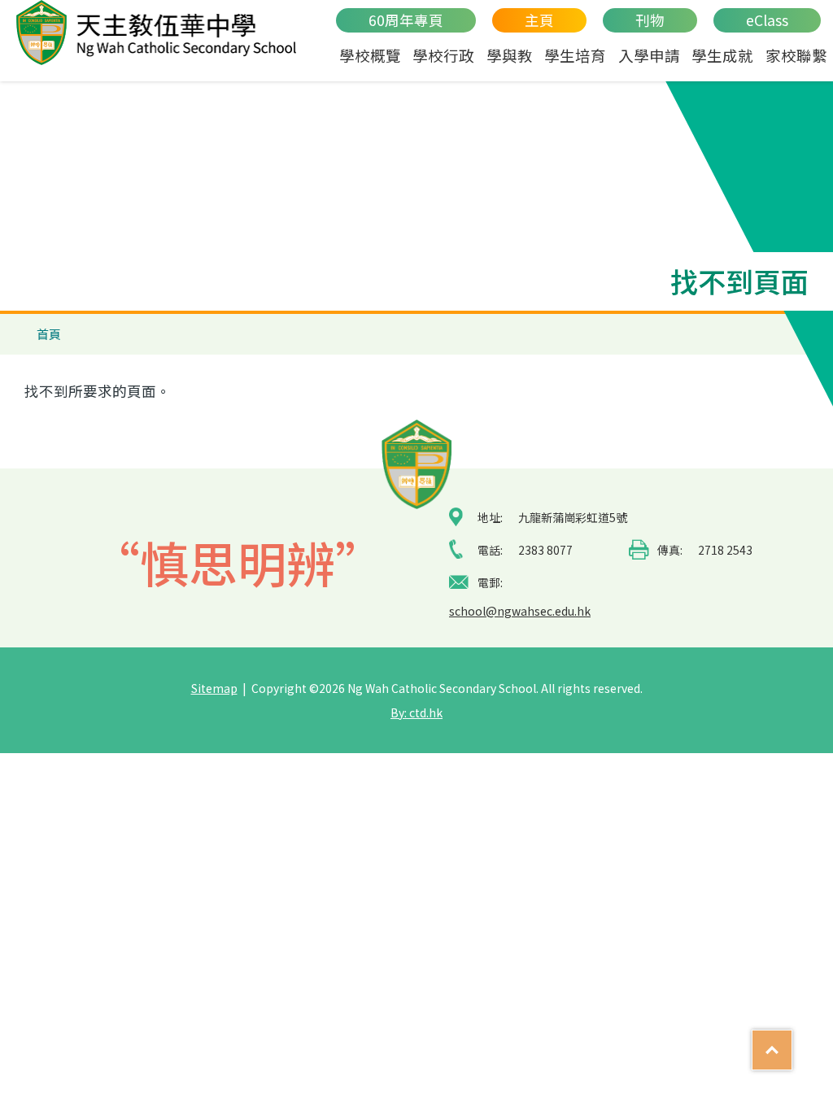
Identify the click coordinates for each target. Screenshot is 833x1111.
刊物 (650, 20)
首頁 (49, 333)
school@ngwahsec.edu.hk (520, 611)
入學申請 (649, 55)
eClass (767, 20)
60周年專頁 (406, 20)
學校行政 (443, 55)
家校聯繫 (796, 55)
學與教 (509, 55)
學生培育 (575, 55)
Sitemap (214, 688)
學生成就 (722, 55)
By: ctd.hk (416, 712)
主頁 (539, 20)
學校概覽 (370, 55)
